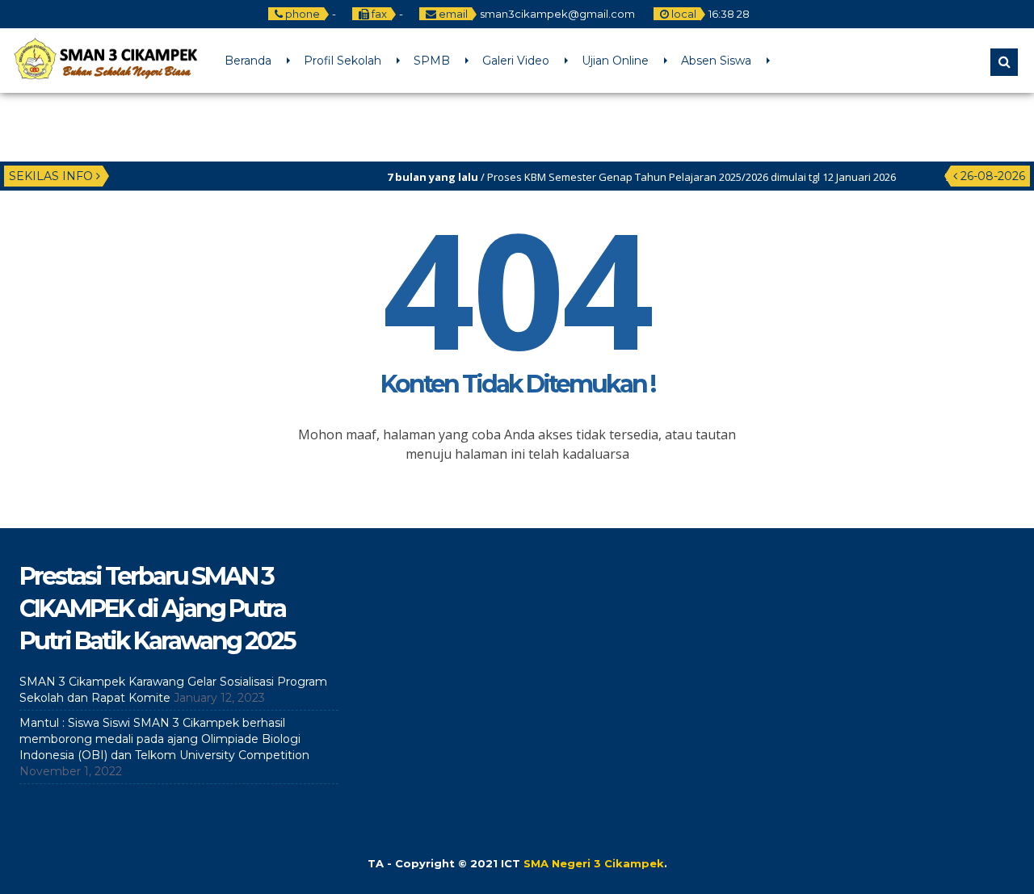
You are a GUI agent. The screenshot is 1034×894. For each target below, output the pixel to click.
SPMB (432, 60)
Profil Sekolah (342, 60)
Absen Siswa (716, 60)
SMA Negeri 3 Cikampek (593, 863)
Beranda (248, 60)
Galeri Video (515, 60)
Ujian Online (615, 60)
